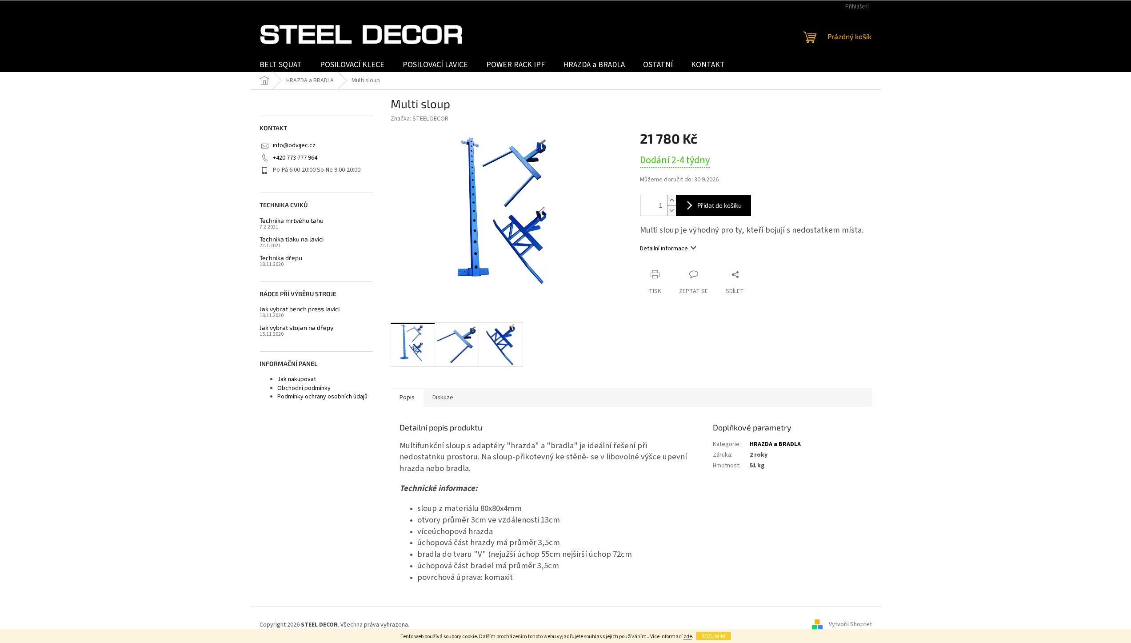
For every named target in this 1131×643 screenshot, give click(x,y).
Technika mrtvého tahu (292, 220)
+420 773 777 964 (295, 157)
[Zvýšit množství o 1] (671, 200)
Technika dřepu (281, 257)
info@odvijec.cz (294, 145)
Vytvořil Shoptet (850, 624)
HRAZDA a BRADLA (775, 444)
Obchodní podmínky (304, 388)
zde (687, 636)
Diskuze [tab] (442, 397)
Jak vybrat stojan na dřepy (296, 327)
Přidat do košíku (719, 205)
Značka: (419, 118)
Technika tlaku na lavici (292, 239)
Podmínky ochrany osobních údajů (322, 396)
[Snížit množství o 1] (671, 210)
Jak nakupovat (296, 379)
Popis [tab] (407, 397)
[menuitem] (281, 65)
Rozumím (713, 636)
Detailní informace (664, 248)
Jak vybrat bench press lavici (300, 308)
